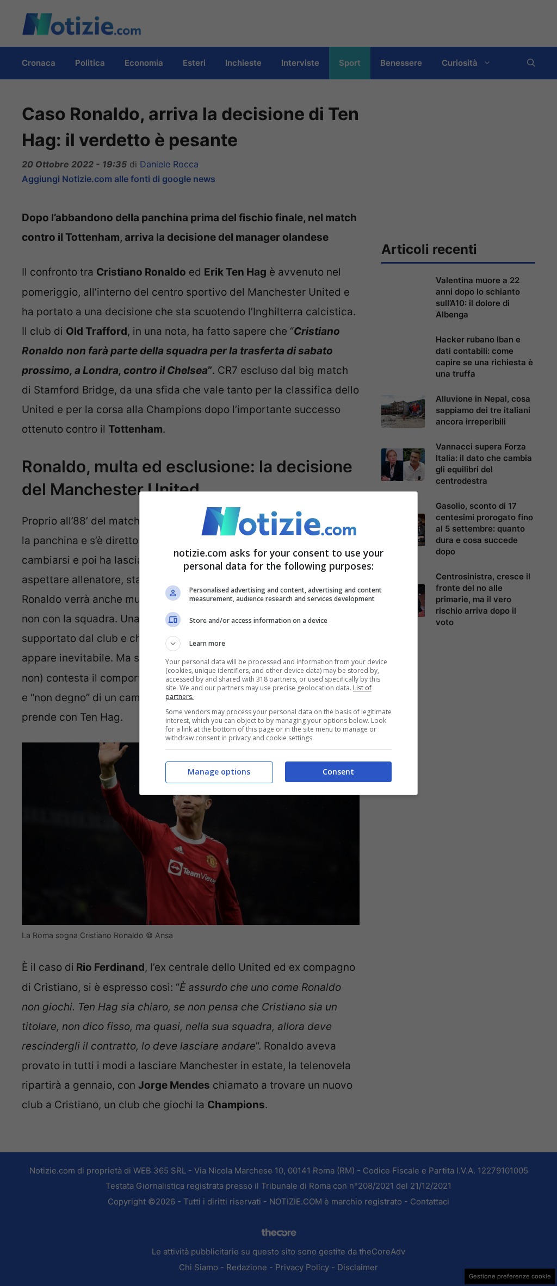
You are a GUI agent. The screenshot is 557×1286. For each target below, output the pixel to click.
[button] (278, 643)
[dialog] (278, 643)
